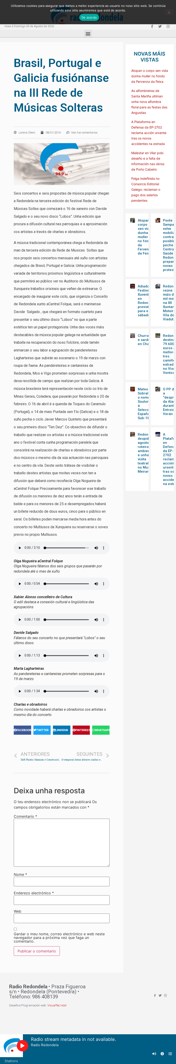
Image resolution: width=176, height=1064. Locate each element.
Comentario (25, 816)
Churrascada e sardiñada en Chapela (148, 340)
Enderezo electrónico (34, 893)
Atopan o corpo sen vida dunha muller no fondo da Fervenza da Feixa (149, 76)
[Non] (169, 12)
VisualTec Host (56, 1005)
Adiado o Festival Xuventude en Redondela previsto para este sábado (146, 300)
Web (17, 911)
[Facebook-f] (151, 26)
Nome (20, 874)
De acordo (89, 17)
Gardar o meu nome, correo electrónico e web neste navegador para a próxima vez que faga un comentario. (59, 937)
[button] (88, 33)
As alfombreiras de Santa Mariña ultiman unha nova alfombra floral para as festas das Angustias (149, 102)
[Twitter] (160, 26)
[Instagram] (168, 26)
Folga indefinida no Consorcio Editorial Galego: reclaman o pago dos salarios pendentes (145, 189)
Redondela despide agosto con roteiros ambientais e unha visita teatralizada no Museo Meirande (147, 453)
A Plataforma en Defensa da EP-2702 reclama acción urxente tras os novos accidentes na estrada (148, 133)
